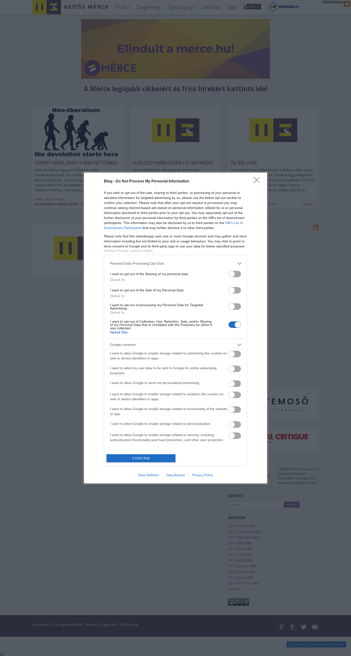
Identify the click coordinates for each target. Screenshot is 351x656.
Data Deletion (148, 475)
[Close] (258, 181)
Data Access (175, 475)
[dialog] (175, 328)
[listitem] (175, 263)
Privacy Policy (202, 475)
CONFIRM (141, 458)
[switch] (235, 274)
